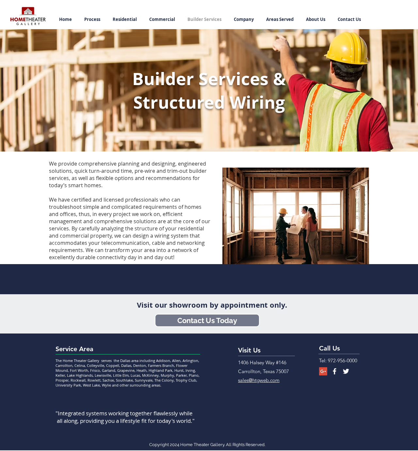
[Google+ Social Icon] (323, 371)
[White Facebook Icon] (334, 371)
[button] (242, 19)
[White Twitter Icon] (346, 371)
